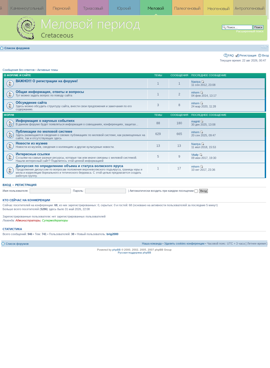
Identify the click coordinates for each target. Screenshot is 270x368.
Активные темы (47, 69)
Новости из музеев (31, 143)
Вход (265, 55)
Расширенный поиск (249, 31)
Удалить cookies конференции (184, 243)
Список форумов (17, 48)
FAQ (231, 55)
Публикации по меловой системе (44, 131)
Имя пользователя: (15, 190)
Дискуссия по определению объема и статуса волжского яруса (69, 166)
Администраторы (27, 220)
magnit (195, 121)
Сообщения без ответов (19, 69)
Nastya (195, 81)
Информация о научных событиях (45, 121)
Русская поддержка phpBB (134, 252)
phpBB (116, 249)
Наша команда (152, 243)
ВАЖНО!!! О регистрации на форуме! (47, 81)
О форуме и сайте (17, 75)
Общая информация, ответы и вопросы (50, 92)
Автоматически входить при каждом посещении (162, 190)
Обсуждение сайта (31, 103)
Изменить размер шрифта (265, 47)
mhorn (195, 92)
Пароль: (78, 190)
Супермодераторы (55, 220)
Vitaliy (195, 154)
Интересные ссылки (33, 154)
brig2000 (112, 234)
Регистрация (248, 55)
